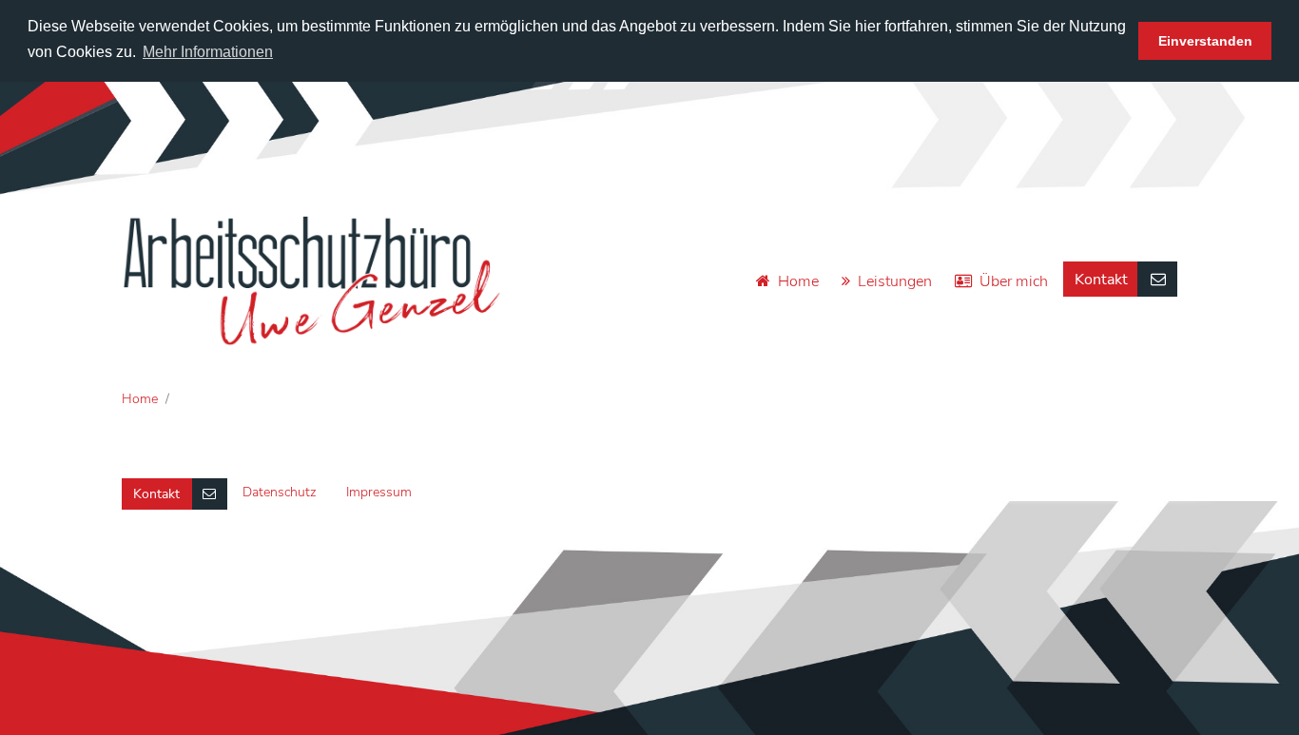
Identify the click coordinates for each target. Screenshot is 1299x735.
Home (798, 281)
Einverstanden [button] (1205, 40)
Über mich (1013, 281)
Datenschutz (279, 492)
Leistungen (895, 281)
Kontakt (1101, 279)
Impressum (379, 492)
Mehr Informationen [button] (208, 52)
